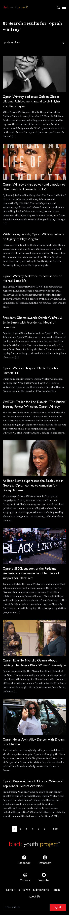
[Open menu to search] (58, 7)
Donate (55, 889)
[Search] (63, 43)
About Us (34, 896)
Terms (26, 889)
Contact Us (13, 889)
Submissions (41, 889)
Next (55, 829)
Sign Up (58, 907)
